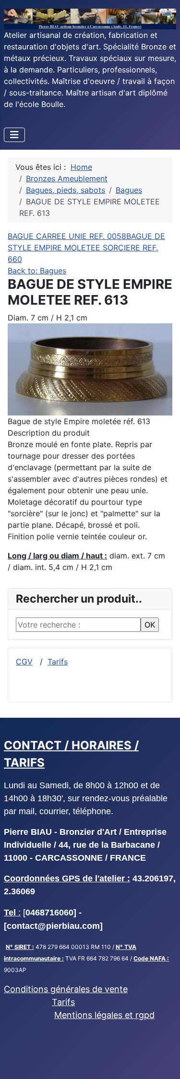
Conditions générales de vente (66, 989)
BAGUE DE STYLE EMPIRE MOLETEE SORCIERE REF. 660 (86, 247)
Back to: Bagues (37, 270)
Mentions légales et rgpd (104, 1015)
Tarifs (58, 661)
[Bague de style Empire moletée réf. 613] (90, 368)
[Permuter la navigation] (14, 135)
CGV (24, 661)
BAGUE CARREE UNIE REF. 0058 (67, 236)
